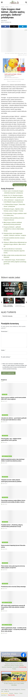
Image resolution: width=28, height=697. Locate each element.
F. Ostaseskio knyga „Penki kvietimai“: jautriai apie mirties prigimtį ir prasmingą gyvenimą (15, 261)
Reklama (16, 693)
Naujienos (7, 664)
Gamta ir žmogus (6, 456)
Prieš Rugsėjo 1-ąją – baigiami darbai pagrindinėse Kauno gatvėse (11, 439)
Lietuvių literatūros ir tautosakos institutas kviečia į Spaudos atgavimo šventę (14, 251)
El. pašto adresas (6, 357)
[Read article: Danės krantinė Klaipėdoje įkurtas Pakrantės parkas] (14, 537)
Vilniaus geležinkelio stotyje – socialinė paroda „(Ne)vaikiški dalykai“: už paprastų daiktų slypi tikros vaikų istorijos (13, 629)
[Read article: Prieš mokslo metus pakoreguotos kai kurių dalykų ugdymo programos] (14, 557)
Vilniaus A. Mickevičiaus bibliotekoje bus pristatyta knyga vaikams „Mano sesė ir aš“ (15, 244)
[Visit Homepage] (14, 2)
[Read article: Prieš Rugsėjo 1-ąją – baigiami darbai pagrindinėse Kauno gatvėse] (14, 430)
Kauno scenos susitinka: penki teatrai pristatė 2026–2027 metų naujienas (13, 398)
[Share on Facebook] (5, 26)
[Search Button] (26, 2)
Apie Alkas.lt (4, 695)
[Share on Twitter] (14, 26)
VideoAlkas (9, 667)
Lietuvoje (5, 415)
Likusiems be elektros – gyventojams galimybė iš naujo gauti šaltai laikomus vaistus (14, 418)
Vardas (3, 350)
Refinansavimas (16, 681)
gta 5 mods (17, 683)
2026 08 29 (4, 401)
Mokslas (22, 665)
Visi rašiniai (15, 667)
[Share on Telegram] (23, 26)
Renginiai (11, 693)
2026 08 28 (4, 421)
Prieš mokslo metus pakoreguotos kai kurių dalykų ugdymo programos (13, 566)
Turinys (20, 693)
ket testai (4, 681)
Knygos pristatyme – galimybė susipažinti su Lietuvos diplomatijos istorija (14, 229)
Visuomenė (7, 665)
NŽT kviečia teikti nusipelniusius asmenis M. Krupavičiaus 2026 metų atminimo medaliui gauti (13, 607)
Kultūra (6, 6)
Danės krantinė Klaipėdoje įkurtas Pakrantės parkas (13, 546)
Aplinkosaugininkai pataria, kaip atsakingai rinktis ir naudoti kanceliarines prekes (12, 460)
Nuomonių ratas (14, 664)
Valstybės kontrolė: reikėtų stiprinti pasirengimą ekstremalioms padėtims (11, 480)
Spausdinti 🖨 (19, 185)
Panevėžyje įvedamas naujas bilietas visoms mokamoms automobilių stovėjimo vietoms (13, 501)
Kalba (11, 6)
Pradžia (2, 6)
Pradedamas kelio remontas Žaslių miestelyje (13, 586)
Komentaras (4, 331)
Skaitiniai (4, 667)
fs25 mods (9, 681)
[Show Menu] (2, 2)
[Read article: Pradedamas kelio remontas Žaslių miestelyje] (14, 578)
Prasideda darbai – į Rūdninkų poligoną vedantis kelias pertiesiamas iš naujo (12, 525)
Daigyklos (11, 683)
